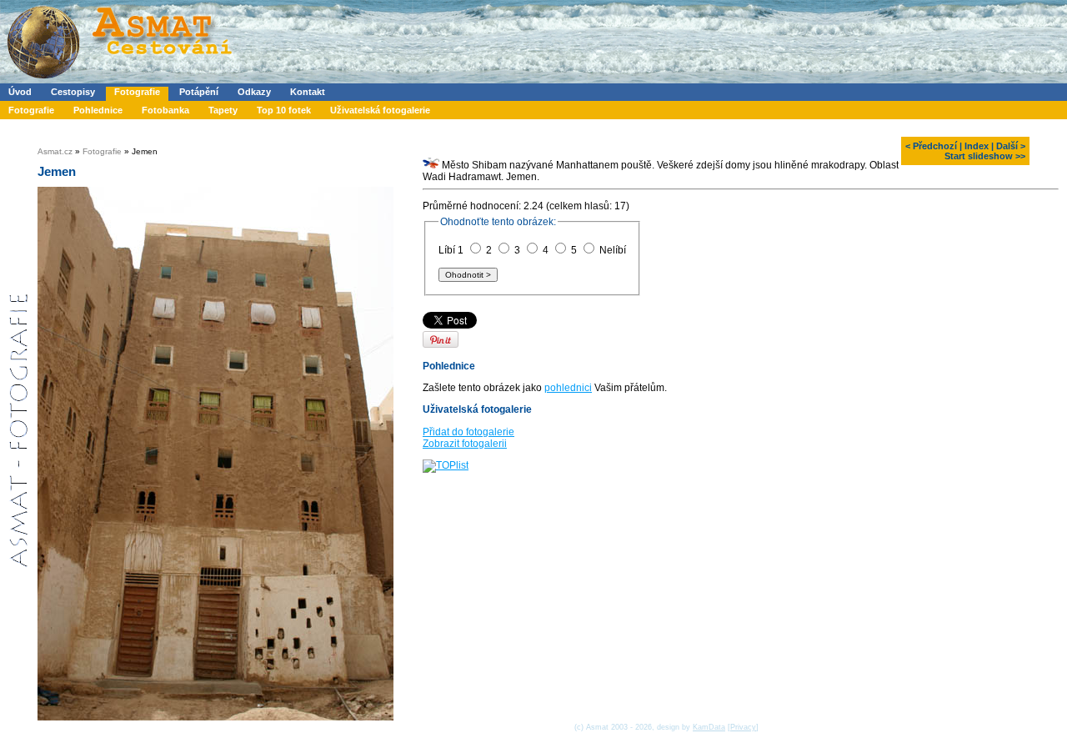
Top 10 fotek (284, 110)
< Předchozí (931, 146)
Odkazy (254, 92)
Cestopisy (73, 92)
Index (976, 146)
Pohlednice (98, 110)
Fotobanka (165, 110)
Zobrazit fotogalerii (465, 443)
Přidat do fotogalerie (468, 432)
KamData (709, 727)
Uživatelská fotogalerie (380, 110)
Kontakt (307, 92)
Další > (1010, 146)
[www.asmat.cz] (119, 80)
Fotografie (137, 92)
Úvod (20, 92)
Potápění (198, 92)
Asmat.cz (55, 151)
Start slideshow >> (984, 156)
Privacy (743, 727)
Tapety (223, 110)
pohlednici (568, 388)
